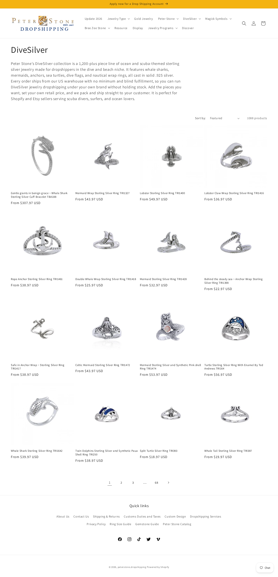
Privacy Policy (96, 524)
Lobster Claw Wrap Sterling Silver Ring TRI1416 (234, 193)
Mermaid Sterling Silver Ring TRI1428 (163, 279)
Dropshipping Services (205, 516)
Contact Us (81, 516)
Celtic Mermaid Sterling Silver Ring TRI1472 (102, 365)
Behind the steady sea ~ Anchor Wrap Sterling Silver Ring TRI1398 (233, 281)
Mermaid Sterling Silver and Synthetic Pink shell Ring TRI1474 (170, 367)
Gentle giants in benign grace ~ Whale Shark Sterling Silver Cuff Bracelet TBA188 (39, 195)
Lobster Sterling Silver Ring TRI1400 (162, 193)
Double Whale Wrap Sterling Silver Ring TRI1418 (105, 279)
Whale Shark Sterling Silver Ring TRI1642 (37, 451)
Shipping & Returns (106, 516)
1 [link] (110, 482)
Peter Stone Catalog (177, 524)
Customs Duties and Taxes (142, 516)
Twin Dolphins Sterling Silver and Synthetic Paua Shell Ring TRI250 (106, 452)
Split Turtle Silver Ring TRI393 (158, 451)
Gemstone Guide (147, 524)
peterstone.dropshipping (132, 567)
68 (156, 483)
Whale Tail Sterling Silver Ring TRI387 (228, 451)
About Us (63, 516)
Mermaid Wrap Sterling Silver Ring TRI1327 (102, 193)
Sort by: (200, 118)
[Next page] (168, 482)
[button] (118, 18)
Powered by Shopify (158, 567)
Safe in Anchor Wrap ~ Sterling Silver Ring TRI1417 (37, 367)
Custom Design (175, 516)
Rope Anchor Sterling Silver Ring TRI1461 (37, 279)
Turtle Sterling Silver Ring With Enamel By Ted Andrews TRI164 (233, 367)
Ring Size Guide (120, 524)
